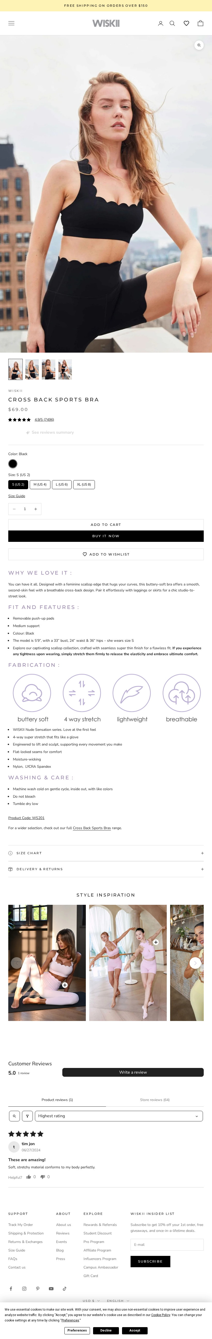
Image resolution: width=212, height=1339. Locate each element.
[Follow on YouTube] (51, 1288)
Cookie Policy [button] (160, 1315)
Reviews (63, 1233)
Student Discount (98, 1233)
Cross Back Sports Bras (92, 828)
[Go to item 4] (65, 369)
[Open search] (14, 1116)
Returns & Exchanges (25, 1241)
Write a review (133, 1072)
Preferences (77, 1330)
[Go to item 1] (15, 369)
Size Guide (16, 1250)
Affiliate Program (97, 1250)
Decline (106, 1330)
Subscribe (150, 1261)
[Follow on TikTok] (64, 1288)
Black (12, 463)
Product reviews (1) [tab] (57, 1099)
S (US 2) (18, 483)
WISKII (15, 391)
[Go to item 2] (32, 369)
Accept (134, 1330)
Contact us (17, 1267)
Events (61, 1241)
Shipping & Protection (26, 1233)
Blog (60, 1250)
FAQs (12, 1258)
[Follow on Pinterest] (37, 1288)
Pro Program (94, 1241)
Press (60, 1258)
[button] (186, 23)
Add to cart (106, 524)
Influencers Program (100, 1258)
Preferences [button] (70, 1320)
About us (63, 1224)
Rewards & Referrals (100, 1224)
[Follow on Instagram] (24, 1288)
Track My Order (20, 1224)
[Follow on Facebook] (10, 1288)
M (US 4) (40, 483)
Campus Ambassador (101, 1267)
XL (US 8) (84, 483)
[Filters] (27, 1116)
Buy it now (106, 536)
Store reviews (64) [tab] (155, 1099)
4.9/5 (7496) (44, 419)
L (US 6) (62, 483)
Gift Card (91, 1275)
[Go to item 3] (48, 369)
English (115, 1301)
